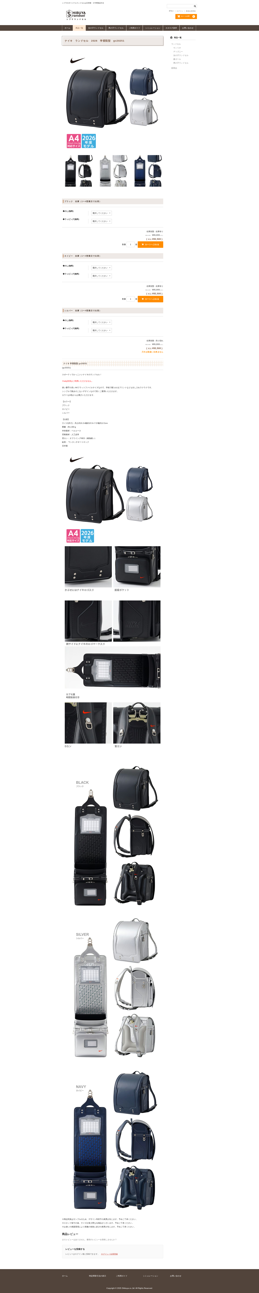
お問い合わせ (187, 28)
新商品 (174, 68)
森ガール (177, 59)
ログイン (180, 11)
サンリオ (177, 48)
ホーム (67, 28)
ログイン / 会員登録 (109, 1254)
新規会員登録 (191, 11)
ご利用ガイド (134, 28)
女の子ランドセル (95, 28)
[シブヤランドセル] (99, 18)
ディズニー (178, 51)
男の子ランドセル (116, 28)
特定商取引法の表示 (97, 1276)
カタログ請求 (171, 28)
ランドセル (176, 44)
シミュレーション (152, 28)
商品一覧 (79, 28)
